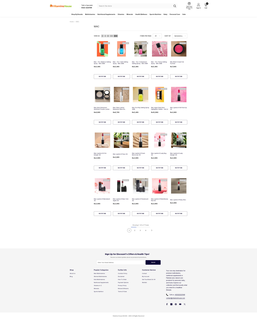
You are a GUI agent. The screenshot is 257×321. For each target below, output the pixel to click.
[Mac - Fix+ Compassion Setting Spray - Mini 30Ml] (140, 49)
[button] (102, 36)
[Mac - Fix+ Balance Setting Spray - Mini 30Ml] (102, 49)
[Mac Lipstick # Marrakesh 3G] (102, 186)
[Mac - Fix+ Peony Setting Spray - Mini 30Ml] (159, 49)
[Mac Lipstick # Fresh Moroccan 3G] (140, 140)
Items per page (145, 36)
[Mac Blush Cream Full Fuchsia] (178, 49)
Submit (153, 262)
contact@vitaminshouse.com (175, 298)
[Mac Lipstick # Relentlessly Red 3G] (159, 186)
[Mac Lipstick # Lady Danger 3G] (178, 140)
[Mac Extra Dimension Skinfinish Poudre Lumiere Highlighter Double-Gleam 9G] (102, 94)
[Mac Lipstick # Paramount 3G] (140, 186)
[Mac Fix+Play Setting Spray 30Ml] (140, 94)
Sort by (168, 36)
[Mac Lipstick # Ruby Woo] (178, 186)
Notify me (102, 76)
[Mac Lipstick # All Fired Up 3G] (178, 94)
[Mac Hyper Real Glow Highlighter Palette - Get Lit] (159, 94)
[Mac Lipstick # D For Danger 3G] (102, 140)
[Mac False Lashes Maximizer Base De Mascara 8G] (121, 94)
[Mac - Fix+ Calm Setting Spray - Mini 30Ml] (121, 49)
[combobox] (134, 6)
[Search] (137, 6)
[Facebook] (167, 304)
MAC (77, 21)
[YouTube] (180, 304)
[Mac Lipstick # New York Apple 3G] (121, 186)
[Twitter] (185, 304)
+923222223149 (179, 294)
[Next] (151, 230)
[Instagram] (171, 304)
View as (97, 36)
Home (72, 21)
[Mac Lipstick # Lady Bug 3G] (159, 140)
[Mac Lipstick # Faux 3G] (121, 140)
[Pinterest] (176, 304)
